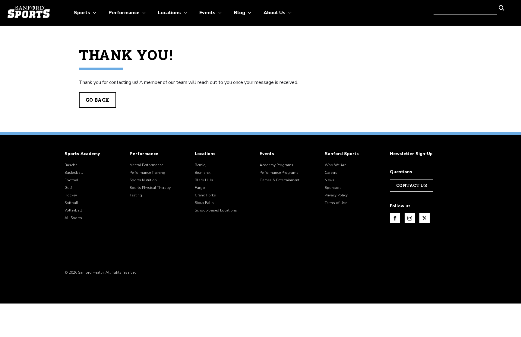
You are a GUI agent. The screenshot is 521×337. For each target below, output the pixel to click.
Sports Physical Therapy (150, 187)
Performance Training (147, 172)
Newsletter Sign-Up (411, 154)
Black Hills (204, 180)
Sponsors (333, 187)
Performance (144, 154)
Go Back (97, 100)
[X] (424, 218)
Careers (331, 172)
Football (72, 180)
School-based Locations (216, 210)
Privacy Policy (336, 195)
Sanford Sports (342, 154)
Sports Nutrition (143, 180)
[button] (501, 7)
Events (267, 154)
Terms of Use (336, 202)
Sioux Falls (204, 202)
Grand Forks (205, 195)
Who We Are (335, 165)
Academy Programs (276, 165)
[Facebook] (395, 218)
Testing (136, 195)
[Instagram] (410, 218)
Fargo (200, 187)
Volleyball (73, 210)
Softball (71, 202)
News (329, 180)
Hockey (71, 195)
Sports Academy (82, 154)
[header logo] (29, 12)
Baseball (72, 165)
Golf (68, 187)
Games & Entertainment (279, 180)
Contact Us (411, 185)
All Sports (73, 217)
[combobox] (465, 7)
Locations (205, 154)
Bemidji (201, 165)
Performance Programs (279, 172)
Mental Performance (146, 165)
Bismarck (202, 172)
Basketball (74, 172)
